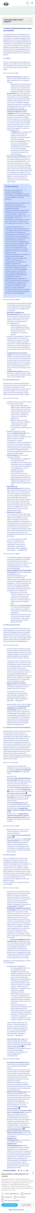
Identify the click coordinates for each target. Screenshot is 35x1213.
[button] (17, 1210)
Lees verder (12, 1190)
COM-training (22, 141)
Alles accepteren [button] (9, 1205)
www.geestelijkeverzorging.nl (18, 802)
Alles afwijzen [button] (26, 1205)
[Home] (7, 4)
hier (22, 293)
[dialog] (17, 1192)
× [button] (33, 1173)
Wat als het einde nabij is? (22, 787)
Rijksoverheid (12, 906)
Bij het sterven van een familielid (16, 793)
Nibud (21, 906)
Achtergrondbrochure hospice (13, 21)
